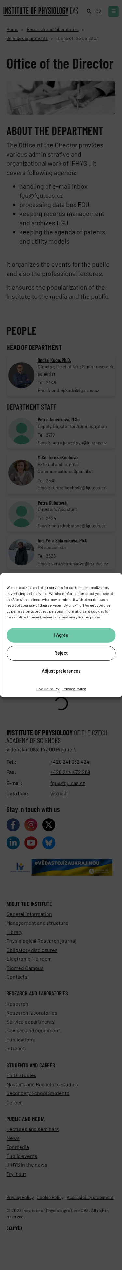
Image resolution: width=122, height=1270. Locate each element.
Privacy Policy (74, 688)
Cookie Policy (47, 688)
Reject (61, 653)
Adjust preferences (61, 671)
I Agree (61, 635)
